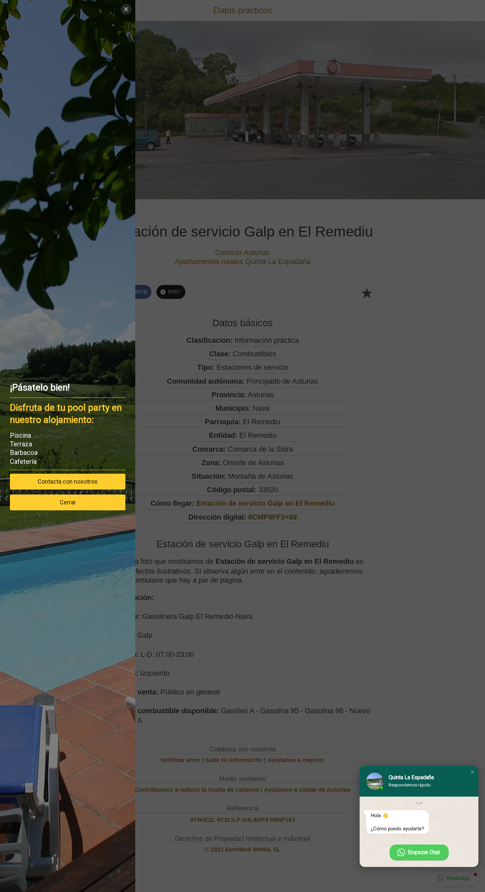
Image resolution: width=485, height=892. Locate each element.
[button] (472, 772)
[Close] (126, 9)
